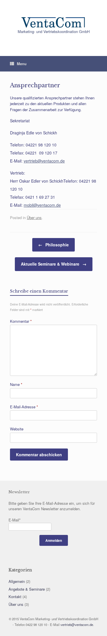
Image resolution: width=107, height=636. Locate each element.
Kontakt (15, 596)
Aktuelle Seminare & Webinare (53, 264)
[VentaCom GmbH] (53, 17)
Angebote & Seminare (27, 589)
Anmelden (53, 540)
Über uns (34, 217)
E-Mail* (15, 520)
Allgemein (17, 581)
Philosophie (53, 245)
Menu (22, 63)
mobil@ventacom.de (42, 205)
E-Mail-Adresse (24, 406)
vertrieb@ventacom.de (44, 161)
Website (16, 429)
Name (16, 384)
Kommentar (21, 321)
